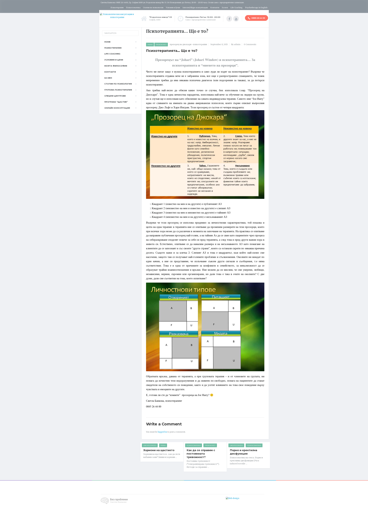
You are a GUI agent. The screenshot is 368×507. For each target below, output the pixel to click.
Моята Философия (115, 66)
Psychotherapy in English (256, 7)
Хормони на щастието (158, 450)
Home (107, 42)
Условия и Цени (173, 7)
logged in (162, 432)
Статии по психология (153, 7)
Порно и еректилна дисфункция (243, 452)
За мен (225, 7)
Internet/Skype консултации (195, 7)
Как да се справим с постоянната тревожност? (201, 454)
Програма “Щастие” (116, 102)
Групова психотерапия (118, 90)
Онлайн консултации (117, 108)
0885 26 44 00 (258, 18)
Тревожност (161, 45)
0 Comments (250, 44)
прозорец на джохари (180, 44)
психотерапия (200, 44)
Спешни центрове (115, 96)
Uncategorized (149, 445)
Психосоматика (133, 7)
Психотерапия (117, 7)
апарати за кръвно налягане (253, 498)
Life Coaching (236, 7)
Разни (150, 45)
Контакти (214, 7)
